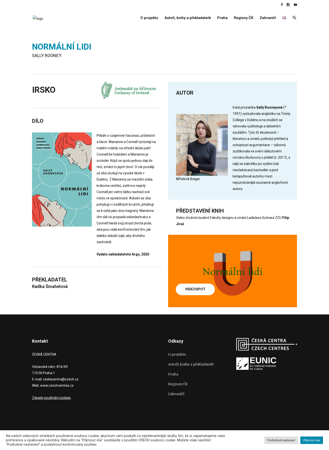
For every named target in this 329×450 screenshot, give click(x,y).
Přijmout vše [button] (311, 440)
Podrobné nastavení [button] (281, 440)
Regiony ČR (178, 384)
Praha (173, 374)
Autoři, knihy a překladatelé (191, 364)
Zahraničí (176, 394)
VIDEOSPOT (195, 289)
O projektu (177, 354)
